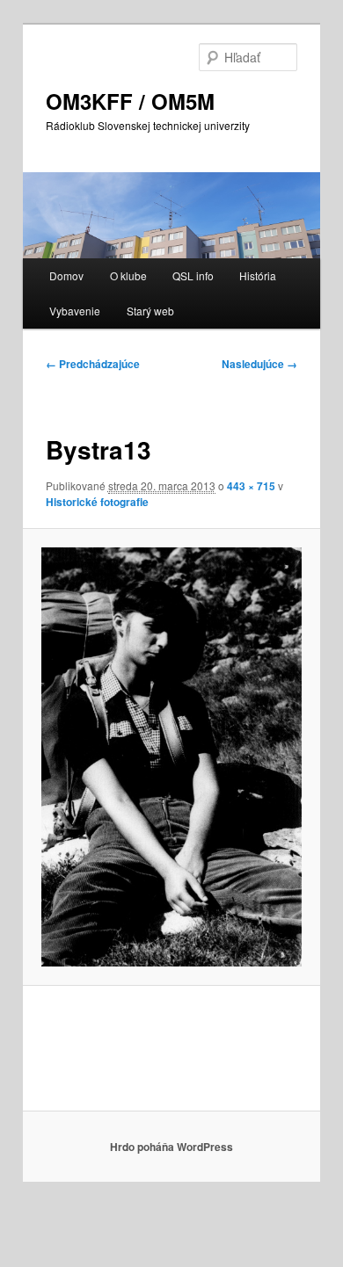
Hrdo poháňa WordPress (171, 1147)
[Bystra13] (171, 757)
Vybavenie (74, 310)
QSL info (193, 275)
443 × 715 (251, 486)
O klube (128, 275)
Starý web (150, 310)
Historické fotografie (97, 502)
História (257, 275)
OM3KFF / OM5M (130, 101)
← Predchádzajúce (93, 364)
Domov (66, 275)
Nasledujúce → (259, 364)
